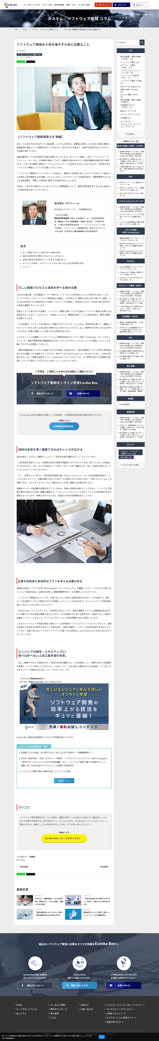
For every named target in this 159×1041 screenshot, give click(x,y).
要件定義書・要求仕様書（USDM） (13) (130, 57)
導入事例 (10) (126, 457)
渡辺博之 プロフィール (66, 203)
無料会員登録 (59, 5)
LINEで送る (21, 61)
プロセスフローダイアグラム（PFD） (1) (130, 125)
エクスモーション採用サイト (120, 1017)
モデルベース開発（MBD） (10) (127, 66)
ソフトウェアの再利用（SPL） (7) (129, 76)
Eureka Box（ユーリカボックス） (63, 838)
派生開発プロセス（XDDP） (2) (127, 106)
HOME (19, 1004)
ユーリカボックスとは (32, 5)
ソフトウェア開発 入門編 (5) (130, 82)
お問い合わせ (121, 5)
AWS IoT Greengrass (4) (130, 86)
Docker (130, 261)
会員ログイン (139, 5)
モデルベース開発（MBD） (131, 285)
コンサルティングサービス (118, 1009)
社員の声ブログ (113, 1021)
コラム (53, 1017)
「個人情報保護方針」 (9, 1038)
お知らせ (84, 1004)
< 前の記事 (23, 866)
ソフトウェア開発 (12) (129, 62)
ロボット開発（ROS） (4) (129, 95)
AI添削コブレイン (114, 1013)
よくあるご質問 (84, 5)
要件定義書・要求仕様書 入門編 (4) (130, 101)
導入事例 (54, 1013)
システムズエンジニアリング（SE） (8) (130, 71)
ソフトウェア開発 (24, 57)
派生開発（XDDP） (130, 316)
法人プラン (21, 1013)
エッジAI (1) (125, 121)
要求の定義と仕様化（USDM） (131, 145)
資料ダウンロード (103, 5)
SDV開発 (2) (125, 118)
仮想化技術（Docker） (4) (130, 90)
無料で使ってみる (79, 985)
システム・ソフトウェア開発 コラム (29, 54)
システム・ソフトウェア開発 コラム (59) (129, 452)
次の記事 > (104, 866)
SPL (130, 337)
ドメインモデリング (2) (130, 114)
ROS (131, 176)
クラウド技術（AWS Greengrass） (131, 231)
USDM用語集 (124, 404)
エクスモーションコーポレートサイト (124, 1004)
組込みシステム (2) (128, 111)
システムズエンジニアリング (130, 201)
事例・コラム (71, 5)
